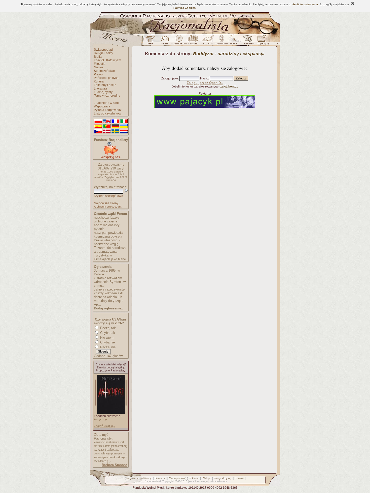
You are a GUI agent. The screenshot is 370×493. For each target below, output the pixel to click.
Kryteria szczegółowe (108, 196)
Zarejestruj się (222, 478)
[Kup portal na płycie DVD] (179, 41)
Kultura (99, 81)
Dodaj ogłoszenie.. (108, 308)
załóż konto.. (229, 86)
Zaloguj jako (169, 78)
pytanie (99, 229)
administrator (218, 481)
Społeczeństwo (104, 71)
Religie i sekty (103, 53)
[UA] (124, 126)
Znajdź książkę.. (104, 425)
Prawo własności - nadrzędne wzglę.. (107, 242)
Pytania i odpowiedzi (108, 110)
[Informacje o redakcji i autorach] (233, 41)
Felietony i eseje (105, 85)
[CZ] (98, 131)
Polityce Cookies (184, 7)
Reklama (194, 478)
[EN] (106, 121)
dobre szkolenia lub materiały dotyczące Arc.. (108, 300)
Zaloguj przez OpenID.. (205, 83)
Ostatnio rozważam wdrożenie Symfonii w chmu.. (110, 281)
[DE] (115, 126)
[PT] (106, 126)
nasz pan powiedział (108, 233)
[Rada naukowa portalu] (246, 41)
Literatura (100, 88)
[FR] (115, 121)
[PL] (98, 121)
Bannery (160, 478)
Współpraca (102, 106)
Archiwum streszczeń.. (108, 206)
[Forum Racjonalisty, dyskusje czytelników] (151, 41)
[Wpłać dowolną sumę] (111, 154)
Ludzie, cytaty (103, 92)
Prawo (98, 74)
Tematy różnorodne (107, 95)
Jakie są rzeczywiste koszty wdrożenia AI (109, 291)
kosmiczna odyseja (108, 236)
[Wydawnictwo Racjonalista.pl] (221, 41)
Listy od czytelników (107, 113)
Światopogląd (103, 49)
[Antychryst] (111, 413)
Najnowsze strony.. (107, 203)
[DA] (106, 131)
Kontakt (239, 478)
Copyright (168, 481)
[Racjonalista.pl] (185, 33)
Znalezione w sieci (106, 103)
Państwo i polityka (106, 78)
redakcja (202, 481)
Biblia (98, 57)
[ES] (98, 126)
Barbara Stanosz (114, 465)
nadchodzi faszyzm (108, 217)
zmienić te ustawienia (303, 4)
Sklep (206, 478)
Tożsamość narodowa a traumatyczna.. (110, 249)
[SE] (115, 131)
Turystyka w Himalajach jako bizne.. (111, 257)
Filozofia (99, 64)
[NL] (124, 131)
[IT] (124, 121)
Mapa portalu (177, 478)
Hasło (204, 78)
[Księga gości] (208, 41)
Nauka (98, 67)
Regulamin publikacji (138, 478)
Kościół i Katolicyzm (107, 60)
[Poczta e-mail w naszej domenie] (164, 41)
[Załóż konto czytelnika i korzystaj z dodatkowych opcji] (261, 41)
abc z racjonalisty (107, 225)
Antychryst (101, 419)
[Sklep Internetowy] (193, 41)
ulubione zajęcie (105, 221)
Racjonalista (151, 481)
